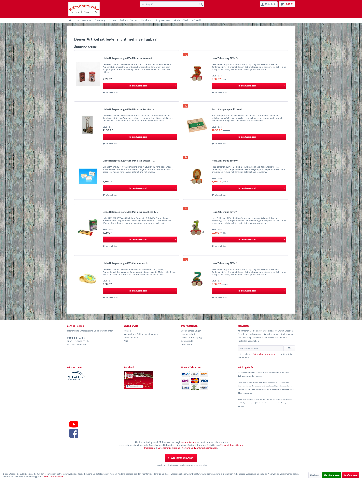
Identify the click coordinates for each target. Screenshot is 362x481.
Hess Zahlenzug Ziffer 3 (225, 58)
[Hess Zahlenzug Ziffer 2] (197, 278)
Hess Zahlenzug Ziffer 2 (225, 263)
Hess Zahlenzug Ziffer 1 (225, 212)
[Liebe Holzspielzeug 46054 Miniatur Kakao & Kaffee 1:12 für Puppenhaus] (88, 73)
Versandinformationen (231, 445)
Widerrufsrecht (131, 337)
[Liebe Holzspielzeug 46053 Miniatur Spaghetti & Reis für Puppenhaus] (88, 227)
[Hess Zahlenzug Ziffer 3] (197, 73)
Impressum (186, 344)
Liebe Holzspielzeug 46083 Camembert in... (126, 263)
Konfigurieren (350, 475)
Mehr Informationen (53, 476)
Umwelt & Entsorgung (191, 337)
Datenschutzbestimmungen (266, 354)
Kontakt (127, 330)
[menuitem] (172, 4)
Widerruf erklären (182, 458)
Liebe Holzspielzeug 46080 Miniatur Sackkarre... (129, 109)
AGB (126, 341)
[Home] (70, 20)
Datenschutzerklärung (169, 447)
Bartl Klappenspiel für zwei (227, 109)
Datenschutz (187, 341)
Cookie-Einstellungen (191, 330)
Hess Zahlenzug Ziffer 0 (225, 160)
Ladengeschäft (188, 334)
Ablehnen (314, 475)
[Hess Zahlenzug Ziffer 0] (197, 176)
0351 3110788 (76, 337)
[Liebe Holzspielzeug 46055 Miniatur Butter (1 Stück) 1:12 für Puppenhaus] (88, 176)
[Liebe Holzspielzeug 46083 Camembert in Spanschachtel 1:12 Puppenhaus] (88, 278)
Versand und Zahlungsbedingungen (141, 334)
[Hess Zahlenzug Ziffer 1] (197, 227)
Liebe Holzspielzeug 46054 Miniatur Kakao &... (128, 58)
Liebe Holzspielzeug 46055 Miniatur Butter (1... (129, 160)
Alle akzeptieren (332, 475)
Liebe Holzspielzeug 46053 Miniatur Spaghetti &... (130, 212)
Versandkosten (188, 442)
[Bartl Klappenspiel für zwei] (197, 124)
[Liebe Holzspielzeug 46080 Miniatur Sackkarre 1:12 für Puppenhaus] (88, 124)
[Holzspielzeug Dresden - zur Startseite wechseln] (84, 9)
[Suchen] (201, 4)
